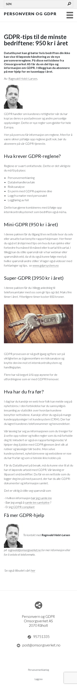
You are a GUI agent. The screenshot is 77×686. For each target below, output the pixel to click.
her (33, 570)
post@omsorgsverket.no (41, 645)
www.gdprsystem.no (46, 265)
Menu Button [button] (70, 15)
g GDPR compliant (23, 507)
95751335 (41, 636)
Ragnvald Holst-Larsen (22, 78)
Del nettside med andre (38, 605)
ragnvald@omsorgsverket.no (24, 550)
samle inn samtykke (37, 502)
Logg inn (39, 679)
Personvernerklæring (38, 669)
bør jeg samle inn (41, 498)
